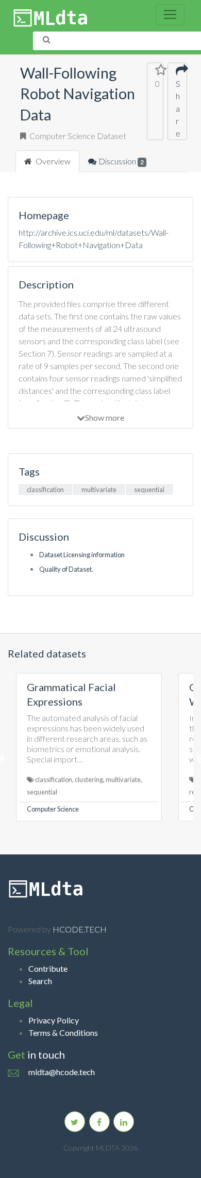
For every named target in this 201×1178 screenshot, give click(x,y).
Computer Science (53, 809)
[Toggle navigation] (170, 14)
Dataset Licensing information (82, 554)
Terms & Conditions (63, 1032)
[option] (89, 747)
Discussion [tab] (121, 161)
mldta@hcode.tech (61, 1072)
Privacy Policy (53, 1020)
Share (177, 108)
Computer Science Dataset (77, 136)
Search (40, 981)
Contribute (48, 968)
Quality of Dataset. (66, 569)
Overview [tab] (52, 161)
